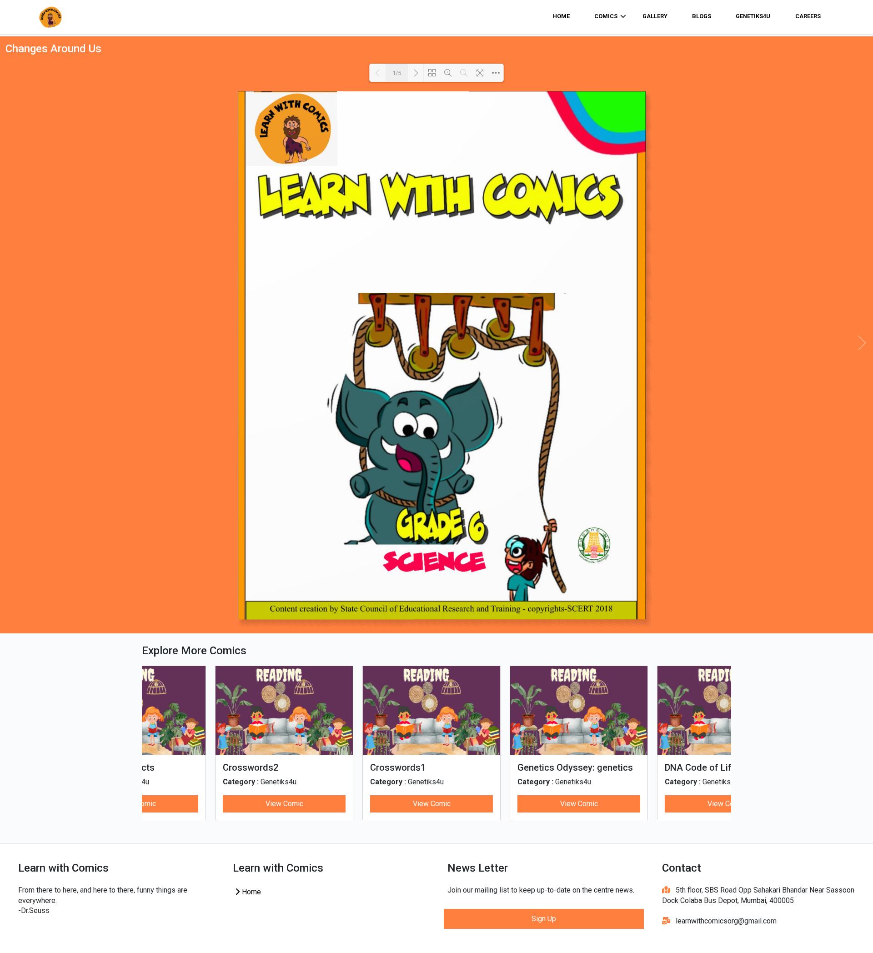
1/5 (396, 73)
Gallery (654, 16)
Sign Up (544, 918)
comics (605, 16)
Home (250, 892)
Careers (808, 16)
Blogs (701, 16)
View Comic (216, 803)
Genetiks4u (753, 16)
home (561, 16)
